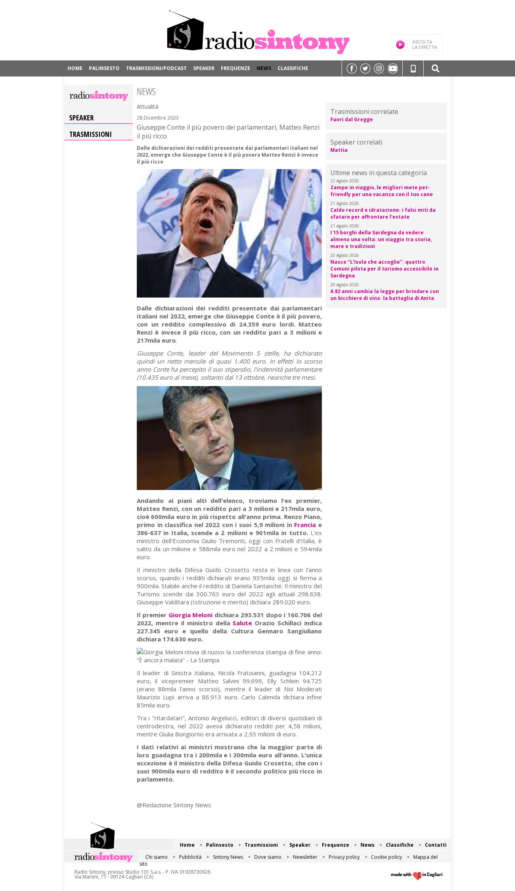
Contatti (80, 84)
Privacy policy (344, 857)
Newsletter (305, 857)
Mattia (339, 150)
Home (75, 68)
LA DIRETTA (424, 44)
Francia (305, 525)
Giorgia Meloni (191, 615)
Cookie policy (386, 857)
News (264, 68)
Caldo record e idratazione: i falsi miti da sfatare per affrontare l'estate (383, 213)
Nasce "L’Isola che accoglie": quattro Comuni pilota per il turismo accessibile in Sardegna (384, 268)
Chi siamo (156, 857)
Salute (242, 623)
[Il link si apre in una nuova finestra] (351, 68)
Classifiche (293, 68)
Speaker (203, 68)
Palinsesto (104, 68)
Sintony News (228, 857)
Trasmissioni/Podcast (156, 68)
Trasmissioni (90, 134)
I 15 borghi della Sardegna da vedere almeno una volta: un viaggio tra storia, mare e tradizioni (381, 239)
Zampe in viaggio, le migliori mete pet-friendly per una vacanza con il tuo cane (381, 191)
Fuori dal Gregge (351, 119)
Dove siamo (268, 857)
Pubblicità (190, 857)
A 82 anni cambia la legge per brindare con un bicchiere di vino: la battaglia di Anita (384, 295)
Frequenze (235, 68)
